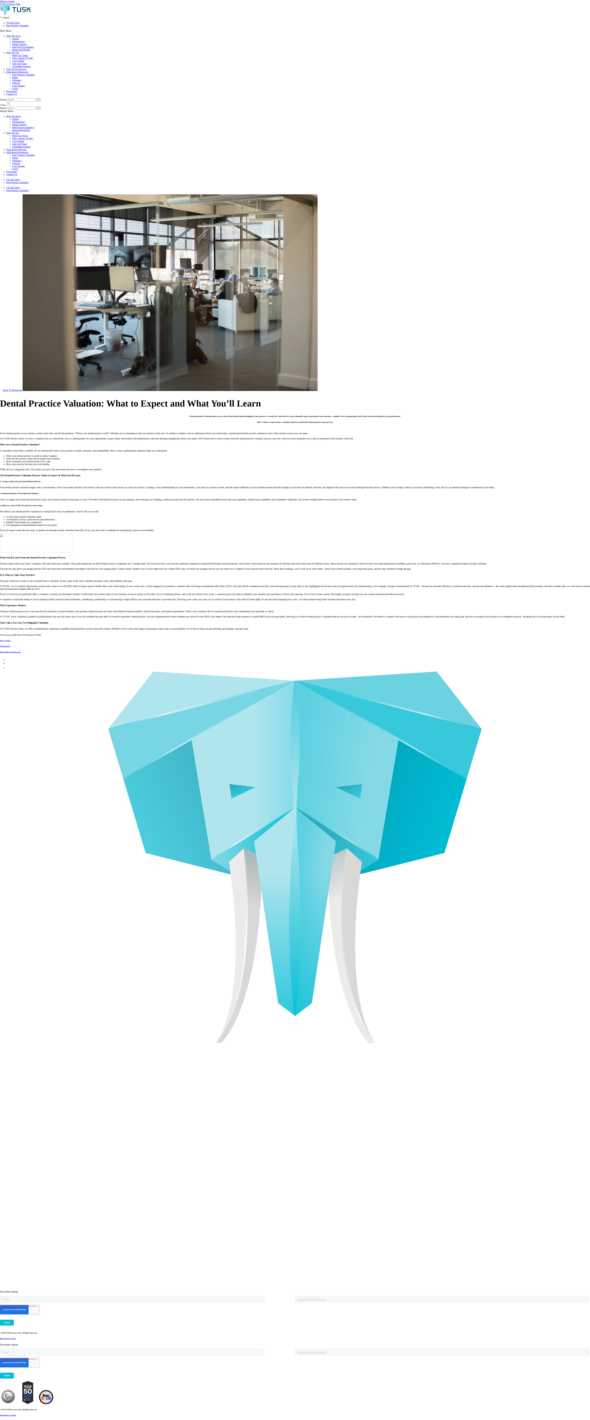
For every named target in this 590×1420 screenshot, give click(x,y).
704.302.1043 (13, 23)
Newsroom (11, 91)
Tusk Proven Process (16, 69)
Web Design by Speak (8, 1338)
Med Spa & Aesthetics (23, 47)
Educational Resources (17, 72)
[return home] (15, 15)
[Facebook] (7, 659)
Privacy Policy (5, 641)
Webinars (16, 80)
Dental (15, 38)
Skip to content (7, 1)
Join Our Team (19, 63)
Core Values (18, 61)
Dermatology (18, 41)
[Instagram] (8, 667)
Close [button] (3, 105)
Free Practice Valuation (17, 25)
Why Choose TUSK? (22, 58)
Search (3, 99)
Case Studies (18, 85)
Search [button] (5, 17)
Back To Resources (13, 390)
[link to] (8, 1403)
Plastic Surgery (19, 44)
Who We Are (12, 52)
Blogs (15, 77)
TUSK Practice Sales (10, 4)
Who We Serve (13, 36)
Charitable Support (21, 66)
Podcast (16, 83)
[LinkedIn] (7, 663)
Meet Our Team (20, 55)
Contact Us (11, 94)
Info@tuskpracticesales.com (10, 652)
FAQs (15, 88)
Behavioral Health (21, 50)
